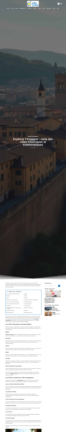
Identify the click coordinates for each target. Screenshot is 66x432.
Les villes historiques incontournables (13, 293)
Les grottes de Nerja (28, 301)
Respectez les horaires (28, 312)
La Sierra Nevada (27, 305)
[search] (59, 4)
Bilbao (8, 297)
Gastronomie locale (10, 312)
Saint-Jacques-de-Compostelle (12, 299)
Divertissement (33, 136)
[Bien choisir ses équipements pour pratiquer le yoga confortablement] (53, 293)
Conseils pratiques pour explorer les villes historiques (14, 308)
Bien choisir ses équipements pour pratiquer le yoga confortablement (50, 300)
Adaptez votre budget (10, 310)
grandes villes (20, 380)
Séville (26, 295)
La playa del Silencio (28, 303)
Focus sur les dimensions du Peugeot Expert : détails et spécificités (56, 309)
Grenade (26, 297)
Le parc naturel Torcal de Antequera (13, 303)
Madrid (26, 293)
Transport (26, 310)
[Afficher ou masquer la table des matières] (31, 291)
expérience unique (13, 373)
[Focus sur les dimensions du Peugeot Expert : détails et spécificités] (48, 309)
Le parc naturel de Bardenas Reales (13, 301)
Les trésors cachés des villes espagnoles (31, 299)
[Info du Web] (33, 4)
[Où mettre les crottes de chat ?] (48, 314)
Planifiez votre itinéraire (29, 307)
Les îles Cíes (9, 305)
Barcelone (8, 295)
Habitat (54, 312)
